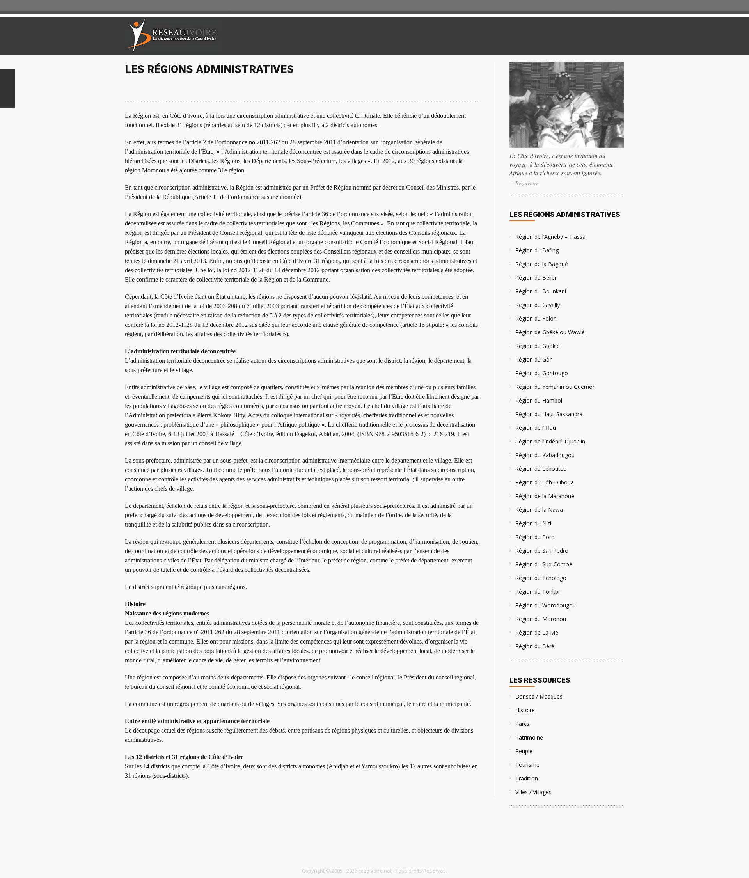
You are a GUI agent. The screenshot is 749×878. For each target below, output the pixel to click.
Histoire (525, 710)
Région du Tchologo (540, 578)
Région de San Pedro (541, 550)
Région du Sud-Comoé (543, 564)
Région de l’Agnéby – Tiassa (550, 236)
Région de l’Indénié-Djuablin (550, 441)
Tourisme (527, 764)
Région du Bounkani (540, 291)
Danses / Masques (539, 696)
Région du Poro (535, 537)
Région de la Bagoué (541, 264)
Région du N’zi (533, 523)
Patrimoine (529, 737)
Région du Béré (534, 646)
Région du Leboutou (541, 468)
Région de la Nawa (539, 509)
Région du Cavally (537, 305)
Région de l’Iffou (535, 427)
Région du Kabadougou (545, 455)
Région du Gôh (534, 359)
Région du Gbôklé (537, 345)
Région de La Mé (536, 632)
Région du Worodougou (545, 605)
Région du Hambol (538, 400)
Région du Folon (536, 318)
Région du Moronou (540, 619)
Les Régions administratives (564, 214)
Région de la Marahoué (544, 496)
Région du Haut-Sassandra (548, 414)
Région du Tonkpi (537, 591)
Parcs (522, 723)
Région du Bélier (536, 277)
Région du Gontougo (541, 373)
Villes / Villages (533, 792)
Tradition (526, 778)
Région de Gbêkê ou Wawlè (550, 332)
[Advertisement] (532, 36)
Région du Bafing (537, 250)
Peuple (523, 751)
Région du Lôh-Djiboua (544, 482)
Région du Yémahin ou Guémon (555, 386)
